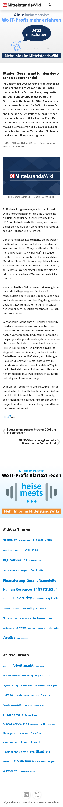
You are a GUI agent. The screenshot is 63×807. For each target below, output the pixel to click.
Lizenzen (6, 609)
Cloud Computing (30, 675)
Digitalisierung (15, 560)
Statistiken (28, 752)
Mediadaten (53, 802)
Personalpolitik (13, 742)
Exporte (18, 695)
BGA (6, 417)
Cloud (48, 540)
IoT (4, 599)
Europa (8, 695)
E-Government (11, 570)
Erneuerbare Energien (46, 685)
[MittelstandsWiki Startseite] (20, 5)
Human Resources (18, 589)
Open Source (25, 618)
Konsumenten (39, 599)
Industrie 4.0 (39, 705)
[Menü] (58, 5)
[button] (50, 5)
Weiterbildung (23, 638)
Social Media (8, 628)
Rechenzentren (42, 618)
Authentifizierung (25, 540)
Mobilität (24, 733)
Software (21, 628)
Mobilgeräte (10, 733)
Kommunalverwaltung (15, 724)
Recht (38, 742)
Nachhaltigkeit (43, 608)
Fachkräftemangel (31, 695)
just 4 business (13, 802)
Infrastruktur (45, 589)
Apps (5, 666)
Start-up (31, 628)
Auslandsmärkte (12, 675)
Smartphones (11, 752)
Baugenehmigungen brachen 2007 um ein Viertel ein (31, 431)
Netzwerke (10, 618)
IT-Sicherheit (13, 714)
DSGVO (33, 560)
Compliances (8, 550)
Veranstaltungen (45, 761)
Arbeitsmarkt (23, 665)
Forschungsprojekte (12, 705)
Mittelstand (49, 724)
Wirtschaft (10, 771)
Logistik (16, 608)
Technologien (53, 628)
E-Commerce (43, 561)
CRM (16, 550)
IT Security (22, 598)
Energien (24, 571)
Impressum (41, 802)
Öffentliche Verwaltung (27, 772)
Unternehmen (23, 761)
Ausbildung (39, 666)
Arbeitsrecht (10, 540)
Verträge (9, 637)
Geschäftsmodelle (41, 580)
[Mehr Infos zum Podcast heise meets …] (31, 491)
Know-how (30, 715)
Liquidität (52, 598)
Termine (7, 761)
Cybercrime (31, 550)
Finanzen (46, 695)
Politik (28, 742)
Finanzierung (14, 580)
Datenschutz (45, 676)
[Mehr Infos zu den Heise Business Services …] (31, 36)
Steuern (41, 628)
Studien (43, 751)
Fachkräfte (37, 570)
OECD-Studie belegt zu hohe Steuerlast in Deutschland (37, 442)
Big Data (38, 540)
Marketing (28, 608)
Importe (28, 705)
